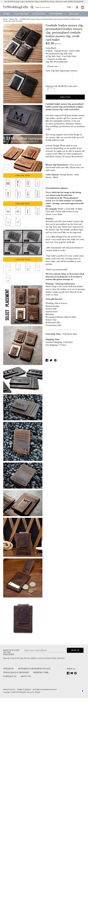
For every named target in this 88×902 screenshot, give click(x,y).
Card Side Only (69, 56)
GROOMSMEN (56, 14)
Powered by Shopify (33, 692)
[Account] (77, 6)
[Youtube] (72, 673)
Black (50, 51)
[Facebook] (68, 673)
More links (74, 14)
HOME (7, 14)
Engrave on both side (57, 59)
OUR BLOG (8, 669)
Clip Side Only (54, 56)
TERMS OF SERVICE (24, 689)
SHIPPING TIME (41, 672)
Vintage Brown (61, 51)
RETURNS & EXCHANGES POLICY (34, 669)
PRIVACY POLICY (9, 689)
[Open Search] (32, 7)
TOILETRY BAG (21, 14)
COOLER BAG (38, 14)
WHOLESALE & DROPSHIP (16, 672)
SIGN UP (75, 650)
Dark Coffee (74, 51)
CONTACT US (9, 676)
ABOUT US (25, 676)
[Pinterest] (75, 673)
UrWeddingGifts (15, 7)
